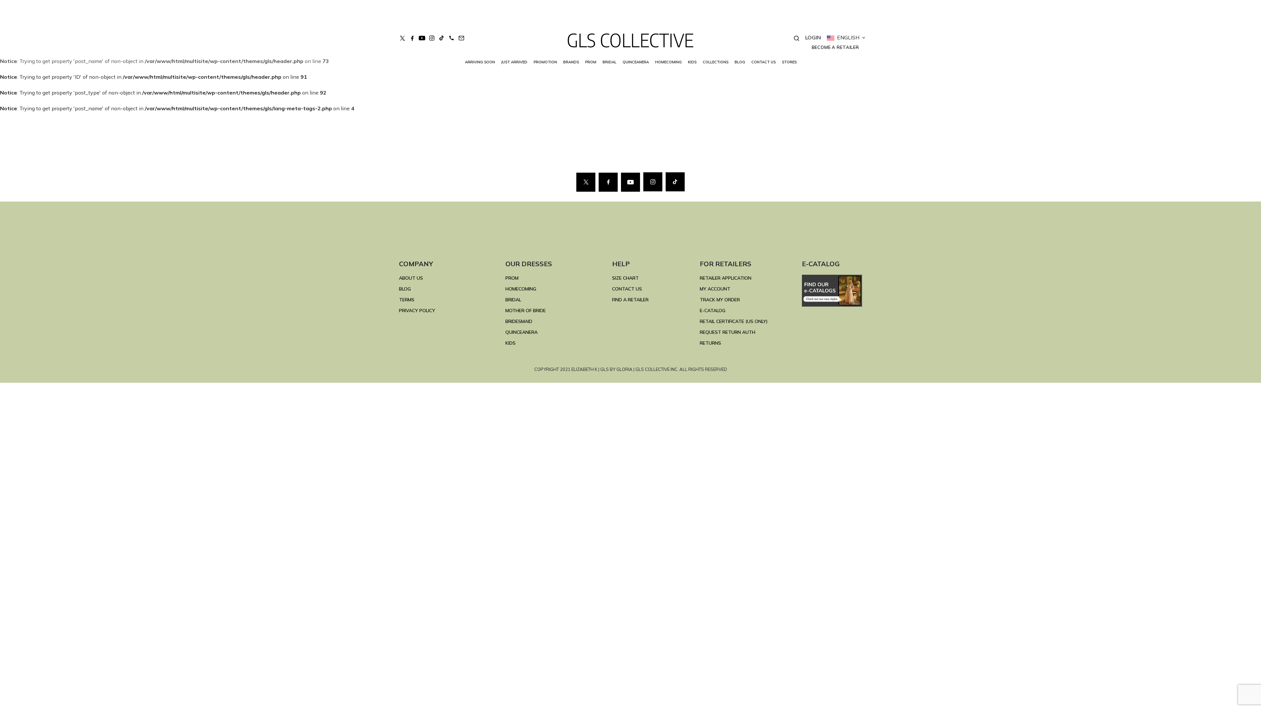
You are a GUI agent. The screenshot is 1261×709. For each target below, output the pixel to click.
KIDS (692, 62)
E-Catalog (712, 310)
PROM (590, 62)
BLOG (740, 62)
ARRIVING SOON (480, 62)
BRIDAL (513, 300)
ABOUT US (411, 278)
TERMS (406, 300)
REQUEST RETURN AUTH (727, 332)
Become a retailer (835, 47)
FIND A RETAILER (630, 300)
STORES (789, 62)
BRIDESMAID (518, 321)
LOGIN (813, 37)
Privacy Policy (417, 310)
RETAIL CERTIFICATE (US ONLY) (734, 321)
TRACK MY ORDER (720, 300)
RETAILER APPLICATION (725, 278)
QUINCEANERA (636, 62)
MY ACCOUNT (715, 289)
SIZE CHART (625, 278)
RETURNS (710, 343)
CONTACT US (763, 62)
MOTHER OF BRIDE (525, 310)
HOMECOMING (668, 62)
